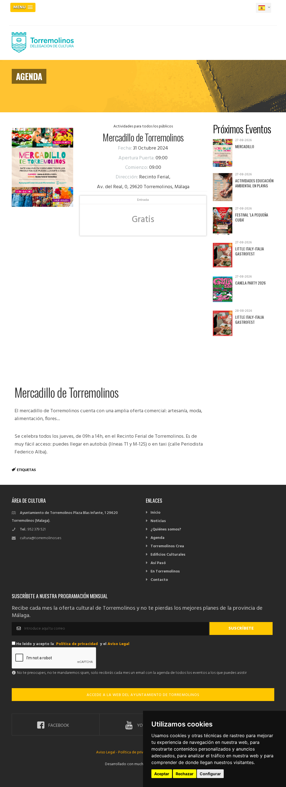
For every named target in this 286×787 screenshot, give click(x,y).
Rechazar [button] (185, 773)
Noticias (158, 521)
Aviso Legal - (107, 752)
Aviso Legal (118, 644)
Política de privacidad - (137, 752)
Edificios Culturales (168, 554)
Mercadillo (244, 146)
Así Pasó (158, 563)
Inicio (155, 512)
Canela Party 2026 (250, 283)
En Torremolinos (165, 571)
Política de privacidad (77, 644)
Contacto (159, 580)
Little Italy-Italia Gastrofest (249, 251)
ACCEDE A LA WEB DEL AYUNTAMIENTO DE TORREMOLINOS (143, 695)
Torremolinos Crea (167, 546)
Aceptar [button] (161, 773)
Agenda (158, 538)
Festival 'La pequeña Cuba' (251, 217)
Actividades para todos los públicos (143, 126)
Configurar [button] (210, 773)
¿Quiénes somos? (166, 529)
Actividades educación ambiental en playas (254, 183)
